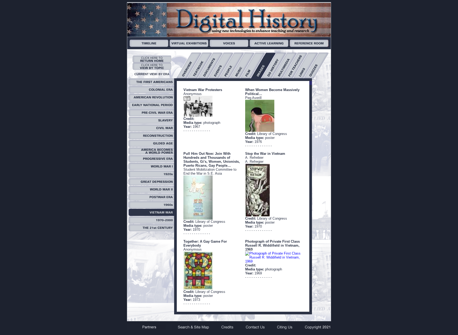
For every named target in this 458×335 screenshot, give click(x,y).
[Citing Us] (285, 329)
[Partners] (149, 329)
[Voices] (229, 46)
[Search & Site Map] (194, 329)
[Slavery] (151, 123)
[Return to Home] (152, 62)
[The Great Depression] (151, 184)
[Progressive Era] (151, 161)
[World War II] (151, 192)
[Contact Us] (255, 329)
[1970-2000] (151, 222)
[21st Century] (151, 230)
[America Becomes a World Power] (151, 153)
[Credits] (227, 329)
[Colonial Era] (151, 92)
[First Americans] (151, 84)
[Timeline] (149, 46)
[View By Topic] (152, 69)
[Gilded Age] (151, 146)
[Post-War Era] (151, 199)
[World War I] (151, 169)
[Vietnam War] (151, 215)
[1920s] (151, 176)
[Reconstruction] (151, 138)
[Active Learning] (269, 46)
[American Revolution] (151, 100)
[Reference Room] (309, 46)
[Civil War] (151, 130)
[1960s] (151, 207)
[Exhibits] (189, 46)
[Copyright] (315, 329)
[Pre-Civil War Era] (151, 115)
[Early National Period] (151, 107)
